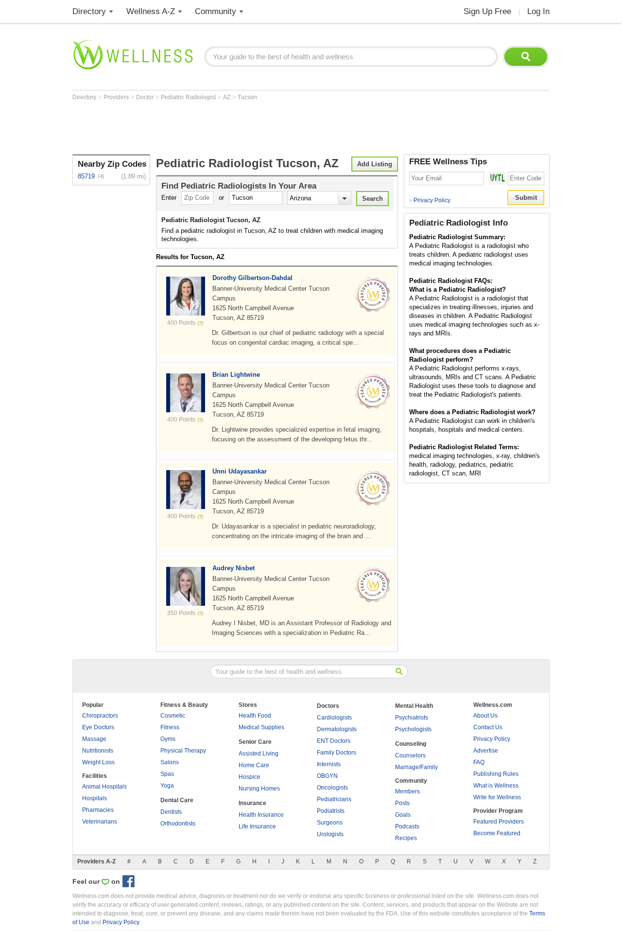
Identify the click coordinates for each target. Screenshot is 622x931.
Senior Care (255, 741)
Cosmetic (172, 715)
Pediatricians (334, 799)
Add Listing (374, 164)
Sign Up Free (487, 11)
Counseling (410, 743)
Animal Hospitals (104, 786)
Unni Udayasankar (239, 471)
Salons (169, 762)
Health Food (255, 715)
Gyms (167, 739)
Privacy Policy (429, 200)
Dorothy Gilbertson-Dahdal (252, 277)
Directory (89, 11)
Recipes (406, 838)
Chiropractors (100, 715)
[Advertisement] (249, 127)
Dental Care (176, 800)
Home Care (254, 765)
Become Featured (496, 833)
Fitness (169, 727)
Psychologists (413, 729)
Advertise (485, 750)
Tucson (247, 97)
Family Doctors (336, 752)
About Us (485, 715)
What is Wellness (495, 785)
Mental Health (414, 706)
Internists (329, 764)
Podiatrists (331, 811)
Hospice (249, 776)
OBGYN (327, 776)
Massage (94, 739)
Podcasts (407, 826)
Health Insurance (261, 814)
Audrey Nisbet (233, 568)
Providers (117, 97)
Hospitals (94, 798)
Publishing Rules (495, 774)
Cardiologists (334, 717)
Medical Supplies (261, 727)
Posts (402, 803)
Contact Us (487, 727)
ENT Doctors (333, 741)
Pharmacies (98, 810)
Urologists (330, 834)
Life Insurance (257, 826)
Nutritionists (97, 750)
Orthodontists (177, 823)
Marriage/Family (416, 767)
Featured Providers (498, 821)
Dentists (171, 811)
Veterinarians (99, 821)
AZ (227, 97)
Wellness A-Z (150, 11)
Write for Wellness (497, 797)
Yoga (167, 785)
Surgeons (330, 822)
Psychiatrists (411, 717)
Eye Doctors (98, 727)
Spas (167, 774)
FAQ (478, 762)
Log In (538, 11)
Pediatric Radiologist (189, 97)
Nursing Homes (259, 788)
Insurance (252, 803)
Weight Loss (98, 762)
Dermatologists (337, 729)
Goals (403, 814)
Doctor (145, 97)
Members (407, 791)
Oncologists (332, 787)
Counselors (410, 755)
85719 (86, 176)
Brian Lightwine (236, 374)
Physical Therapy (183, 750)
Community (215, 11)
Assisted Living (258, 753)
